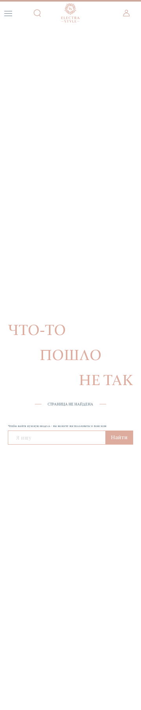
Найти (119, 437)
